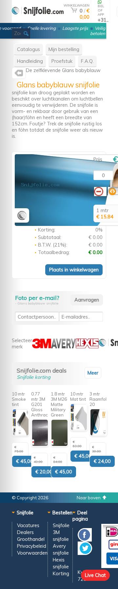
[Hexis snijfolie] (87, 346)
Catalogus (28, 49)
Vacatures (28, 525)
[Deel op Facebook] (85, 540)
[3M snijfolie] (41, 346)
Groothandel (31, 539)
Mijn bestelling (64, 49)
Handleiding (30, 61)
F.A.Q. (87, 61)
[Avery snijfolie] (63, 346)
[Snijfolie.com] (19, 74)
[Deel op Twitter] (85, 553)
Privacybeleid (31, 546)
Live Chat (95, 575)
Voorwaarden (32, 553)
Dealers (25, 532)
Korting (61, 573)
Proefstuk (61, 61)
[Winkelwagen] (74, 11)
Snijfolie (61, 525)
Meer (93, 373)
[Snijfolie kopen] (38, 20)
